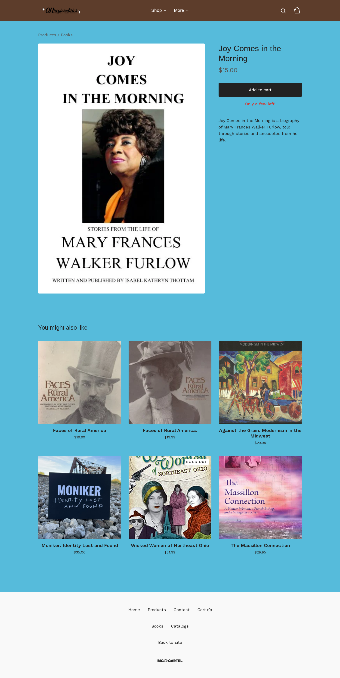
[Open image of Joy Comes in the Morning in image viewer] (121, 169)
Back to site (170, 642)
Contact (182, 609)
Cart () (205, 609)
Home (134, 609)
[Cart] (297, 10)
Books (67, 35)
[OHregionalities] (61, 10)
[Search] (283, 10)
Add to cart (260, 89)
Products (47, 35)
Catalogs (180, 626)
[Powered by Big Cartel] (170, 660)
